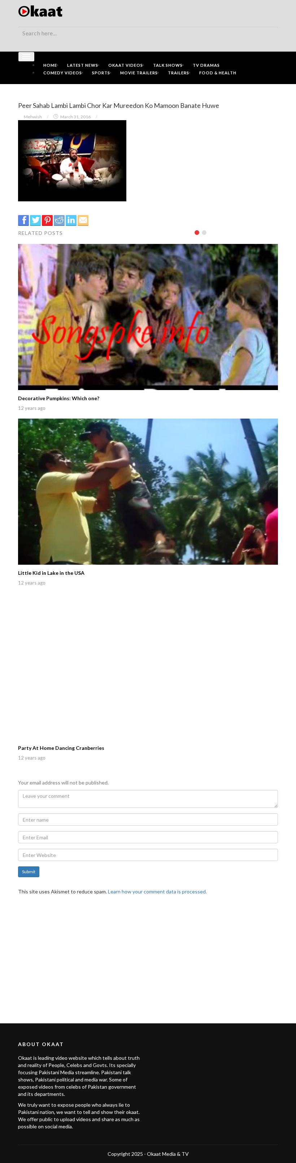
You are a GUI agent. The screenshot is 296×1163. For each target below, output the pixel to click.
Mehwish (33, 116)
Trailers (178, 72)
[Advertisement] (148, 955)
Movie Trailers (139, 72)
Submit (28, 871)
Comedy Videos (62, 72)
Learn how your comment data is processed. (157, 891)
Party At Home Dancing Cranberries (61, 748)
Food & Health (217, 72)
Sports (101, 72)
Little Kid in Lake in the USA (51, 573)
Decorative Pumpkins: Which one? (58, 398)
